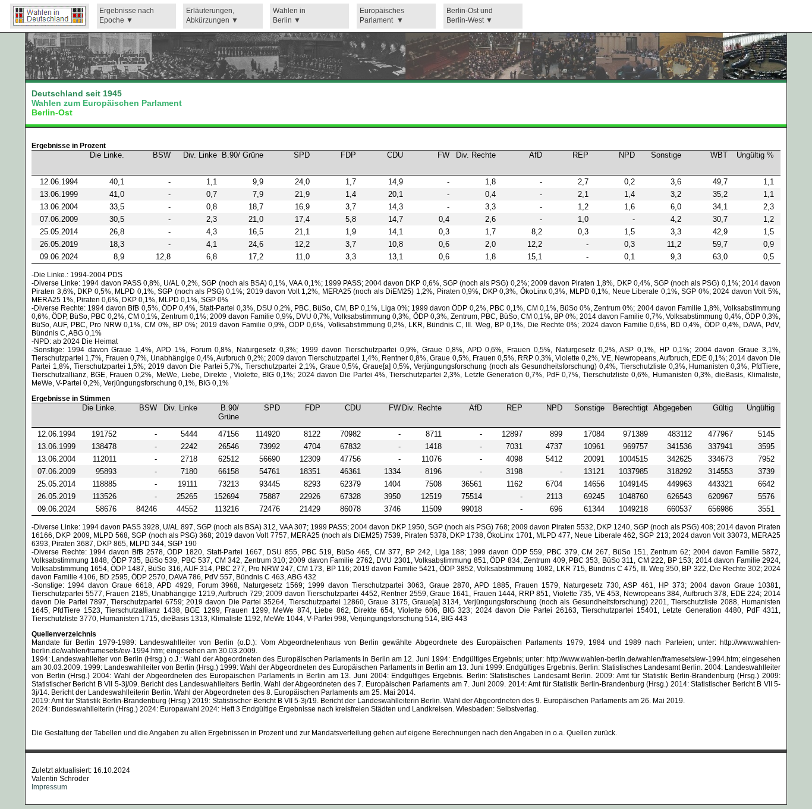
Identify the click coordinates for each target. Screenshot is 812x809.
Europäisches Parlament (382, 16)
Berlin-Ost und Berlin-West (469, 16)
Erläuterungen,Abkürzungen (210, 16)
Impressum (49, 787)
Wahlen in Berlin (289, 16)
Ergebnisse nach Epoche (126, 16)
